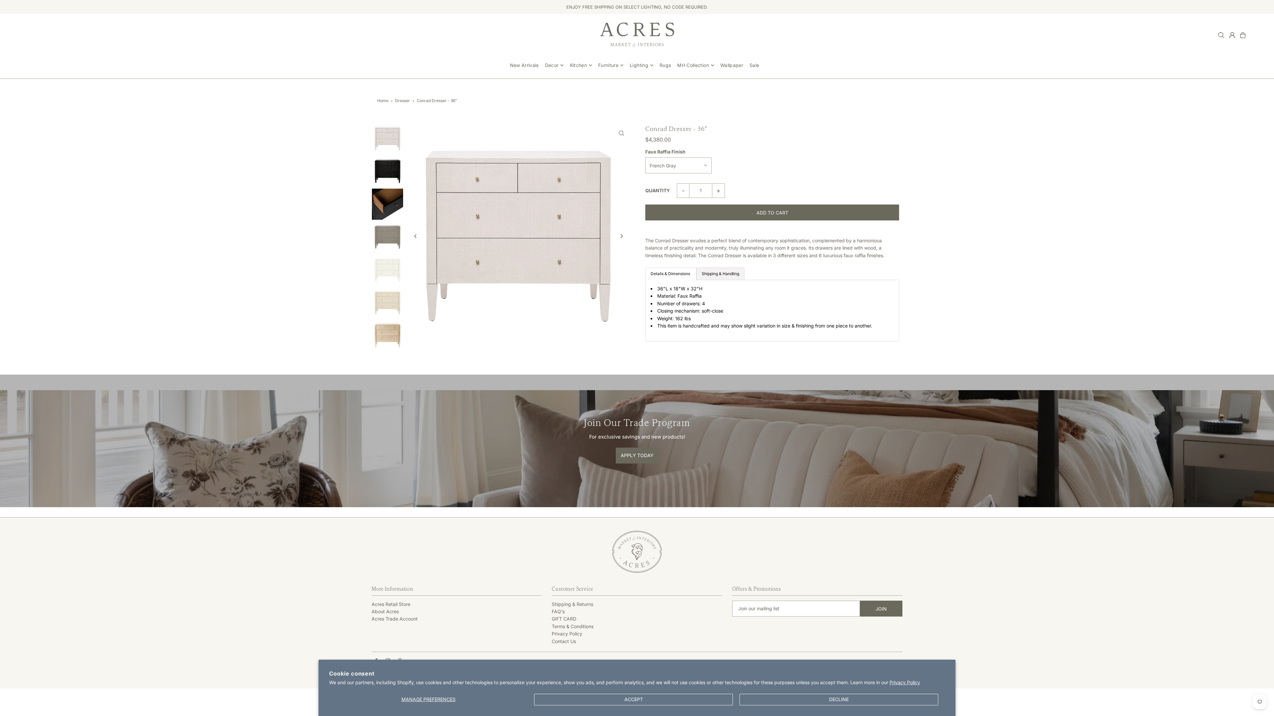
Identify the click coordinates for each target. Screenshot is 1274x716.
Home (383, 100)
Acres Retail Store (391, 604)
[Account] (1232, 35)
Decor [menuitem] (552, 65)
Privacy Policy (904, 682)
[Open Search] (1221, 35)
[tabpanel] (772, 310)
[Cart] (1242, 35)
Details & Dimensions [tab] (671, 273)
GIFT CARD (564, 619)
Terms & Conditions (573, 626)
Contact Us (564, 641)
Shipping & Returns (572, 604)
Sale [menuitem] (754, 65)
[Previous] (415, 236)
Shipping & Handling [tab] (720, 273)
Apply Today (637, 455)
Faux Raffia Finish (665, 151)
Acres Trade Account (395, 619)
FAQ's (558, 611)
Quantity (657, 190)
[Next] (621, 236)
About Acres (385, 611)
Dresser (402, 100)
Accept (633, 699)
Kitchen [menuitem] (578, 65)
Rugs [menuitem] (665, 65)
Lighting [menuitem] (639, 65)
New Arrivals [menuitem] (524, 65)
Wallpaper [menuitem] (731, 65)
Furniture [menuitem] (608, 65)
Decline (839, 699)
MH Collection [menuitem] (693, 65)
